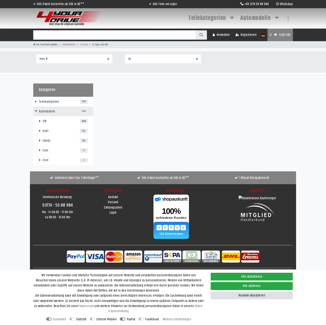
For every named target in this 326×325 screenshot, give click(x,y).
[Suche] (201, 35)
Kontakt (113, 197)
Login (113, 212)
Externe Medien (106, 319)
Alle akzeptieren (251, 276)
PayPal (131, 319)
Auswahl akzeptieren (251, 295)
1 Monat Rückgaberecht (254, 177)
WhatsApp (286, 4)
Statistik (81, 319)
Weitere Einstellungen (177, 319)
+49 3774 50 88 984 (256, 4)
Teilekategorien (207, 18)
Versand (113, 202)
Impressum (86, 306)
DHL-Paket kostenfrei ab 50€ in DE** (165, 177)
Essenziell (59, 319)
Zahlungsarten (113, 207)
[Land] (263, 35)
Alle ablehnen (252, 285)
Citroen (84, 45)
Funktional (152, 319)
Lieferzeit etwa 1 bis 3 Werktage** (77, 177)
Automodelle (256, 18)
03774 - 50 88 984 (57, 205)
